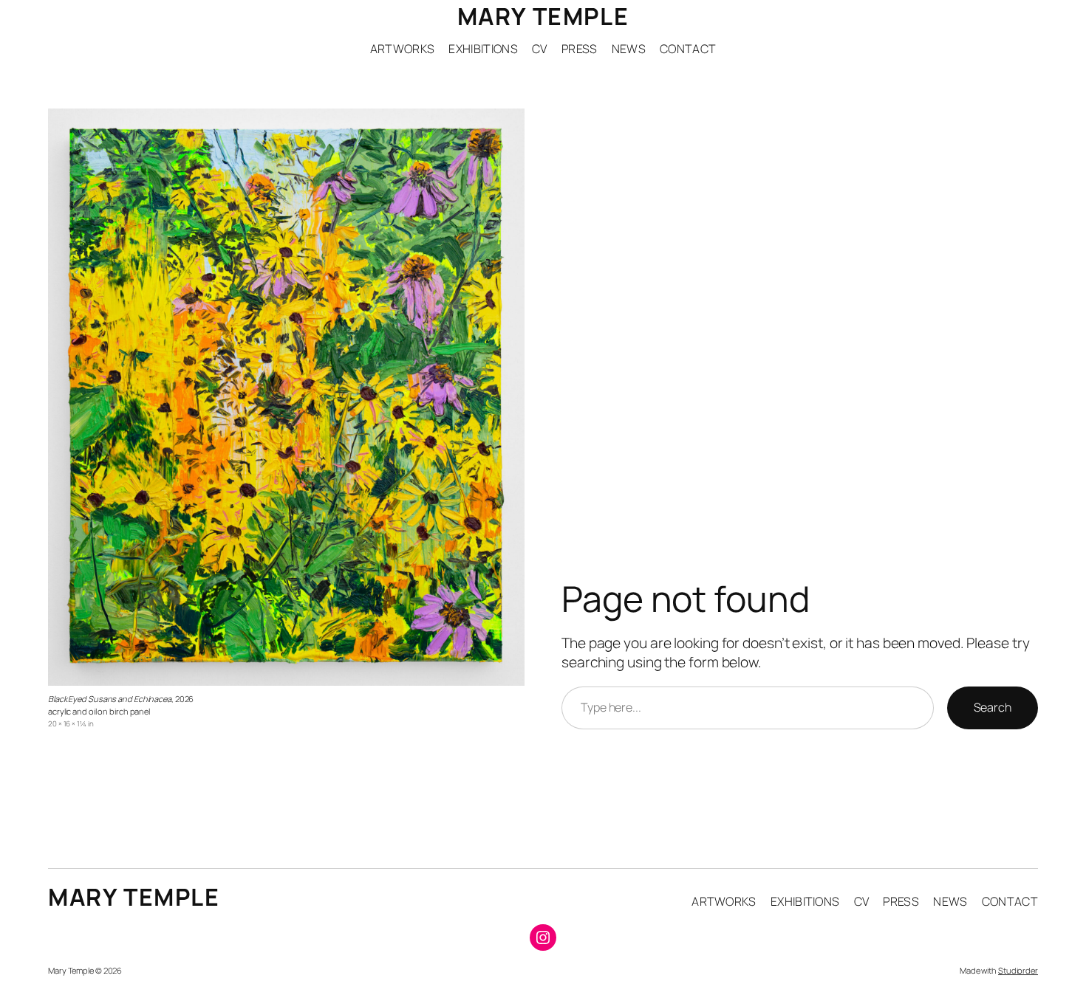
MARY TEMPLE (543, 16)
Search (992, 707)
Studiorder (1018, 970)
